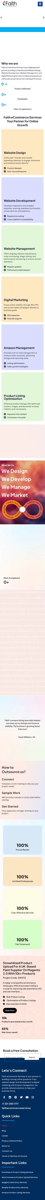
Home (4, 1125)
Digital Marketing (16, 300)
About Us (6, 1146)
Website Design (15, 152)
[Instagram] (32, 1097)
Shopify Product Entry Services (15, 1187)
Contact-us (7, 1151)
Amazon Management (19, 348)
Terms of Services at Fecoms (14, 1156)
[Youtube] (27, 1097)
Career (5, 1136)
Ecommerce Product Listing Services (17, 1172)
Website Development (19, 200)
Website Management (19, 248)
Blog (4, 1131)
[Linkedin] (10, 1097)
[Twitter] (21, 1097)
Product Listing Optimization (14, 397)
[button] (40, 4)
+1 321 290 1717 (10, 1103)
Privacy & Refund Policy (12, 1141)
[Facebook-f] (4, 1097)
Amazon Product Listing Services (16, 1192)
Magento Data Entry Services (14, 1182)
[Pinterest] (15, 1097)
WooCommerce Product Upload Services (20, 1177)
